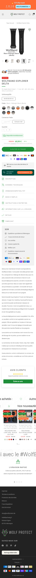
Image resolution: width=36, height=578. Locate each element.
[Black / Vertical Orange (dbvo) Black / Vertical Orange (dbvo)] (8, 112)
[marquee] (18, 399)
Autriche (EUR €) (17, 559)
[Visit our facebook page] (2, 545)
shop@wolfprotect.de (8, 513)
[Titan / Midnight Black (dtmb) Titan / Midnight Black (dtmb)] (4, 108)
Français (17, 562)
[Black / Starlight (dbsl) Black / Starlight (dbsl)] (13, 112)
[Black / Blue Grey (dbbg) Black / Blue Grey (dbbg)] (4, 112)
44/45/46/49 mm (9, 98)
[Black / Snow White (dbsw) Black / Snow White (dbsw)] (32, 108)
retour (8, 215)
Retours (4, 501)
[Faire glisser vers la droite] (33, 61)
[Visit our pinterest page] (11, 545)
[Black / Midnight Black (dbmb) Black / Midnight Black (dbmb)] (27, 108)
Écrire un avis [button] (18, 381)
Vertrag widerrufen (10, 552)
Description (10, 179)
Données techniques (14, 185)
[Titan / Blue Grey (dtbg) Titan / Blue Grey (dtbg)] (13, 108)
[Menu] (3, 14)
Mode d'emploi (11, 197)
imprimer (4, 491)
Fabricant (9, 221)
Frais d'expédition (7, 504)
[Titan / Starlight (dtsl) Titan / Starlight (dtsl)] (22, 108)
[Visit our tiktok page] (15, 545)
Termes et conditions (8, 494)
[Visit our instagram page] (7, 545)
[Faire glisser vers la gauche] (3, 61)
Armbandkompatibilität (15, 191)
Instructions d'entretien (16, 203)
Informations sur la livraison (18, 209)
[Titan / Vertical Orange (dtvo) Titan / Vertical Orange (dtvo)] (18, 108)
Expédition (13, 143)
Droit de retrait (6, 507)
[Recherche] (30, 14)
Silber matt (7, 121)
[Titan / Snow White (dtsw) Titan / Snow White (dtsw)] (8, 108)
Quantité (4, 127)
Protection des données (9, 497)
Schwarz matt (18, 121)
